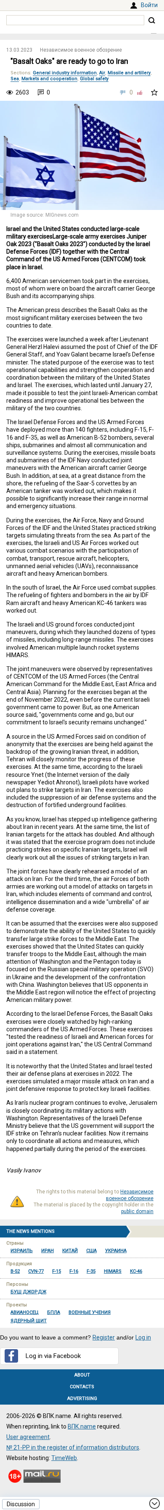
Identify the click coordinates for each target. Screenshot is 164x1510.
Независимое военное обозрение (81, 50)
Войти (149, 5)
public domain (137, 1211)
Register (104, 1337)
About (82, 1375)
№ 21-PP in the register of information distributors (72, 1447)
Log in (143, 1337)
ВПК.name (82, 1426)
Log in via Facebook (53, 1356)
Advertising (82, 1398)
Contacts (82, 1386)
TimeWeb (64, 1458)
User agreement (28, 1437)
